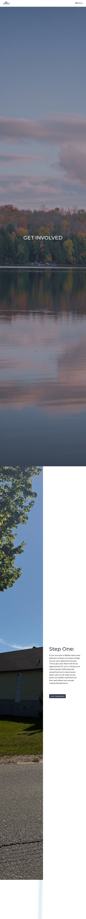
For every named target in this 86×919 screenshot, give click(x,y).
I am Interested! (57, 696)
